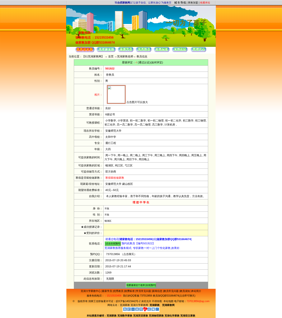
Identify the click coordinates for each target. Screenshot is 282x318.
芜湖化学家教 (172, 315)
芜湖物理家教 (156, 315)
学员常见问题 (144, 291)
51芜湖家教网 (93, 56)
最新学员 (107, 291)
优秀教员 (118, 291)
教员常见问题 (171, 291)
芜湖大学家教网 (139, 305)
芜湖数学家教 (124, 315)
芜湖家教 (125, 305)
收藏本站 (205, 2)
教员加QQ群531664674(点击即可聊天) (174, 295)
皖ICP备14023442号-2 (128, 301)
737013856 (113, 254)
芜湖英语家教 (141, 315)
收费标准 (130, 291)
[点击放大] (116, 102)
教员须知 (185, 291)
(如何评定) (156, 62)
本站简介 (196, 291)
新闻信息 (157, 291)
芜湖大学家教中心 (91, 291)
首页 (111, 56)
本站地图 (168, 301)
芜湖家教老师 (125, 56)
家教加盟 (193, 2)
